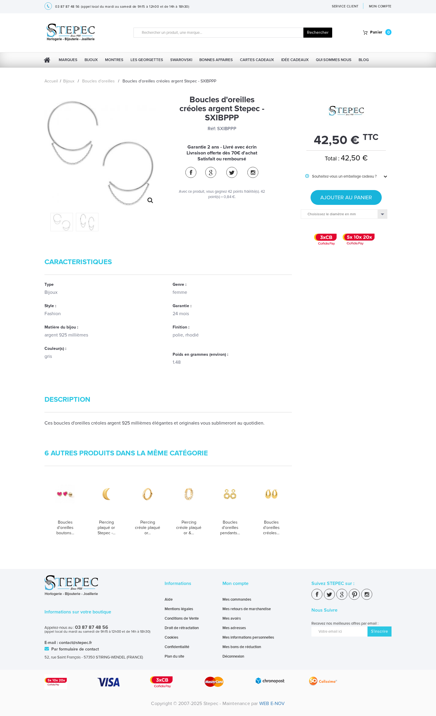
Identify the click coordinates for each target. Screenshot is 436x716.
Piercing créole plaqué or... (147, 527)
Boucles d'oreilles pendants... (230, 527)
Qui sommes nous (333, 60)
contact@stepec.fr (75, 642)
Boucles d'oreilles (98, 81)
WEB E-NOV (272, 704)
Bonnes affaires (216, 60)
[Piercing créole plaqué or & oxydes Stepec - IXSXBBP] (189, 499)
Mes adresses (234, 628)
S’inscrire (379, 631)
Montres (114, 60)
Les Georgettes (147, 60)
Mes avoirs (231, 618)
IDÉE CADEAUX (295, 60)
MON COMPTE (380, 6)
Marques (68, 60)
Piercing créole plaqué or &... (188, 527)
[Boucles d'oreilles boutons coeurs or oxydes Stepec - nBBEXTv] (65, 499)
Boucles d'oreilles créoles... (271, 527)
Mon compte (235, 583)
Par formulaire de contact (74, 649)
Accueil (51, 81)
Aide (169, 599)
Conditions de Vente (182, 618)
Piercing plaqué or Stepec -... (106, 527)
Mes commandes (236, 599)
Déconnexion (233, 656)
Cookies (171, 637)
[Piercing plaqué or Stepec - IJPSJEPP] (106, 499)
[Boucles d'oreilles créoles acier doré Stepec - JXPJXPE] (271, 499)
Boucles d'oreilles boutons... (65, 527)
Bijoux (91, 60)
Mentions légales (179, 609)
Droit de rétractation (182, 628)
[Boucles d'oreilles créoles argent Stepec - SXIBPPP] (61, 222)
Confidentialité (177, 647)
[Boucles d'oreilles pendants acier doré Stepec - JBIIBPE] (230, 499)
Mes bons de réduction (241, 647)
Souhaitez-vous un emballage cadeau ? (341, 176)
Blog (364, 60)
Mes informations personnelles (248, 637)
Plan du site (174, 656)
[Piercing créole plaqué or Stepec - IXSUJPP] (147, 499)
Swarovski (181, 60)
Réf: (212, 129)
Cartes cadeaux (257, 60)
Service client (345, 6)
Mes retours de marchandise (246, 609)
